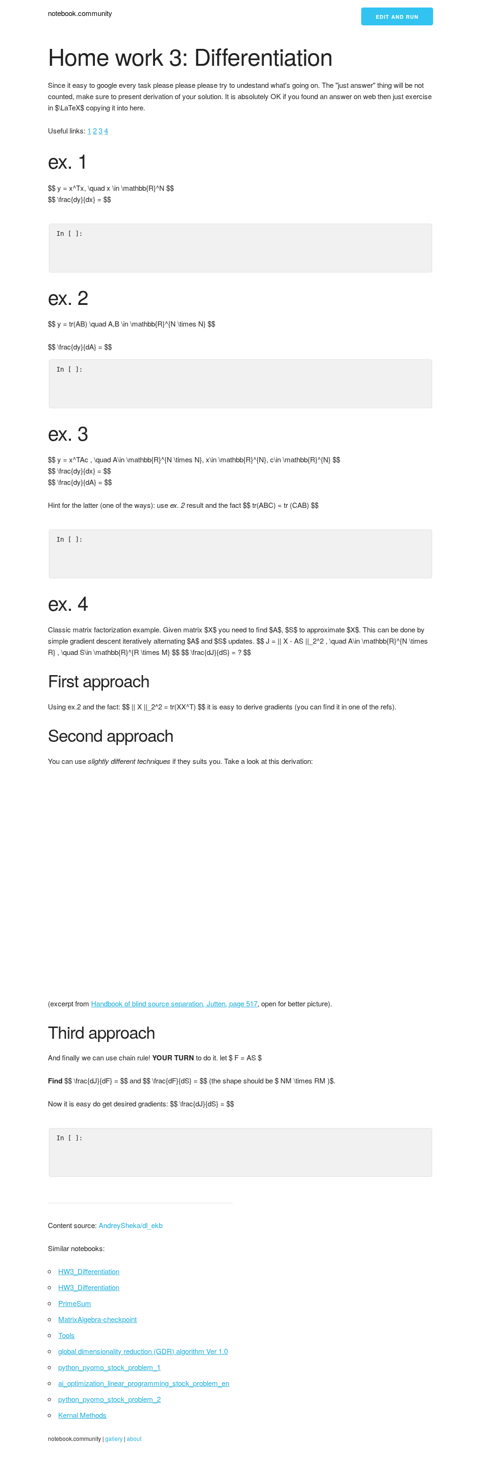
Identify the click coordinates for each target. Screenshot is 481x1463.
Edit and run (397, 16)
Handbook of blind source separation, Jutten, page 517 (174, 1003)
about (134, 1438)
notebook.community (80, 13)
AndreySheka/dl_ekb (131, 1225)
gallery (114, 1438)
